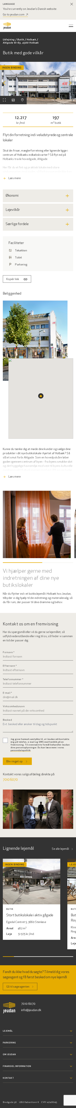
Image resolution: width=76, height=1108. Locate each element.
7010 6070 (10, 780)
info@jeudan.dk (31, 1010)
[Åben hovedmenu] (71, 26)
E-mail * (7, 693)
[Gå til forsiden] (7, 25)
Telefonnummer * (13, 679)
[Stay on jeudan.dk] (71, 4)
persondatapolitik (21, 750)
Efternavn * (10, 666)
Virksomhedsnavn (14, 706)
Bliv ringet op (14, 761)
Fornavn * (8, 652)
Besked (7, 720)
